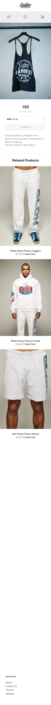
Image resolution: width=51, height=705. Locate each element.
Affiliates (10, 693)
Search (9, 682)
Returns (10, 690)
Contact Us (11, 686)
